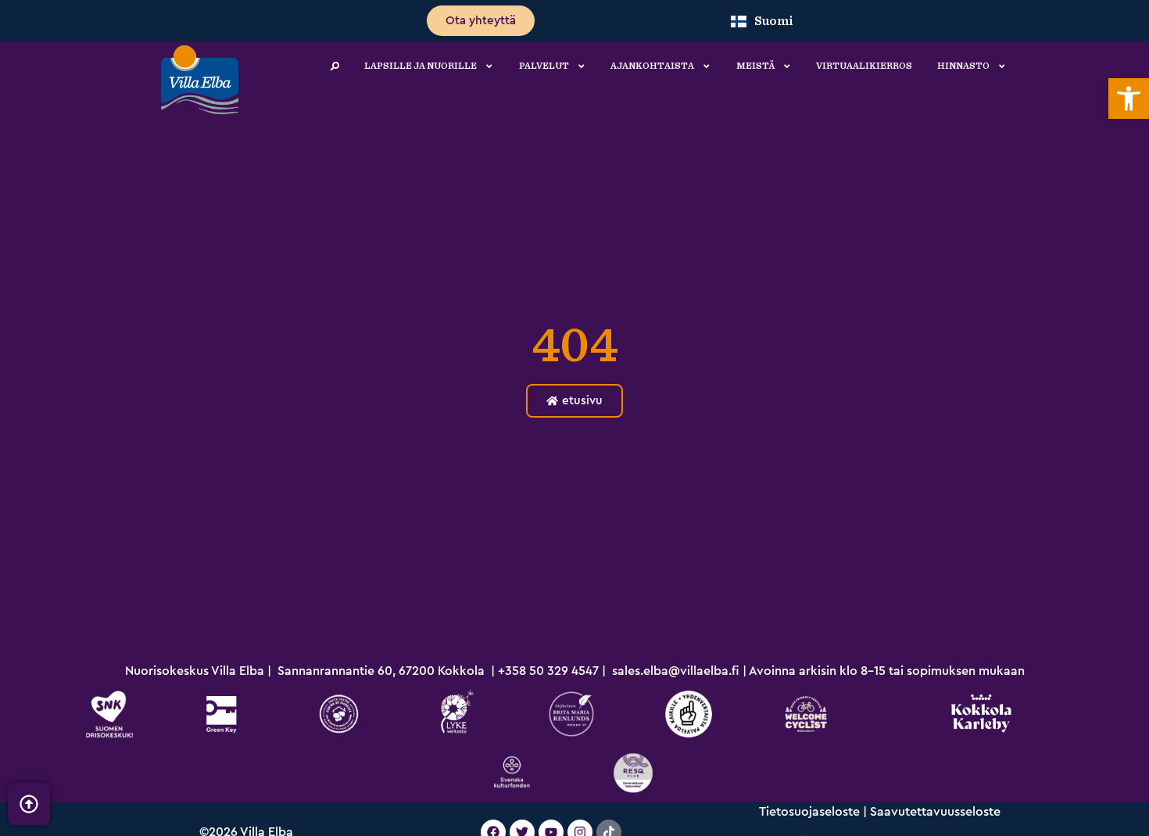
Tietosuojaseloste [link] (809, 812)
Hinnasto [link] (963, 65)
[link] (1128, 98)
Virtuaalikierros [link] (864, 65)
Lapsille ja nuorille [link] (420, 65)
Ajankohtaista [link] (652, 65)
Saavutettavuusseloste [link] (935, 812)
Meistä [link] (755, 65)
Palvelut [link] (544, 65)
